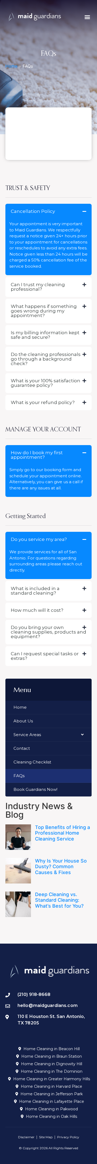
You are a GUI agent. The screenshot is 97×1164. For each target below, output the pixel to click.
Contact (21, 748)
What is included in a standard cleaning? (35, 591)
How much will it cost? (37, 610)
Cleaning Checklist (32, 762)
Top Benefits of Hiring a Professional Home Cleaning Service (62, 833)
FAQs (19, 775)
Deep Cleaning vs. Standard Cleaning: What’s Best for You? (59, 900)
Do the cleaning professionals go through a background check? (46, 359)
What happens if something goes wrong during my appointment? (44, 311)
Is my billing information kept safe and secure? (45, 335)
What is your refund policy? (43, 402)
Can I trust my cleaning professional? (38, 287)
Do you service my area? (39, 539)
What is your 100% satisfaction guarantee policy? (45, 383)
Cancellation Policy (33, 211)
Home (11, 66)
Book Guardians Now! (35, 789)
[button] (87, 16)
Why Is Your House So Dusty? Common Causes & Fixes (61, 866)
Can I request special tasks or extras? (45, 656)
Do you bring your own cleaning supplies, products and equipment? (48, 632)
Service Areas (27, 734)
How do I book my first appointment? (37, 455)
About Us (23, 720)
